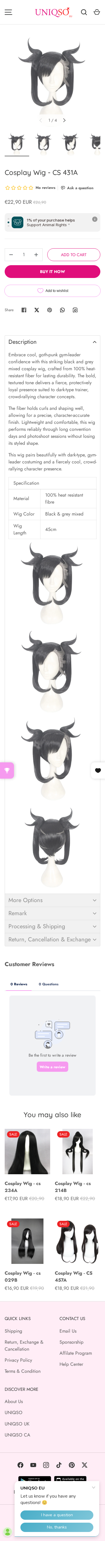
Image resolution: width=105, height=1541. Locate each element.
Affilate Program (76, 1353)
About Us (14, 1401)
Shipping (13, 1331)
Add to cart (74, 255)
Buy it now (52, 271)
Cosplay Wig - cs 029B (23, 1276)
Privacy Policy (18, 1360)
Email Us (68, 1331)
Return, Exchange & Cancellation (24, 1345)
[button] (52, 341)
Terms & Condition (23, 1371)
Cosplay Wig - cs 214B (73, 1187)
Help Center (71, 1364)
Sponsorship (71, 1342)
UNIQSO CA (17, 1435)
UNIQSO (13, 1412)
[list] (52, 82)
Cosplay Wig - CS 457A (73, 1276)
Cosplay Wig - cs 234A (23, 1187)
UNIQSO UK (17, 1423)
